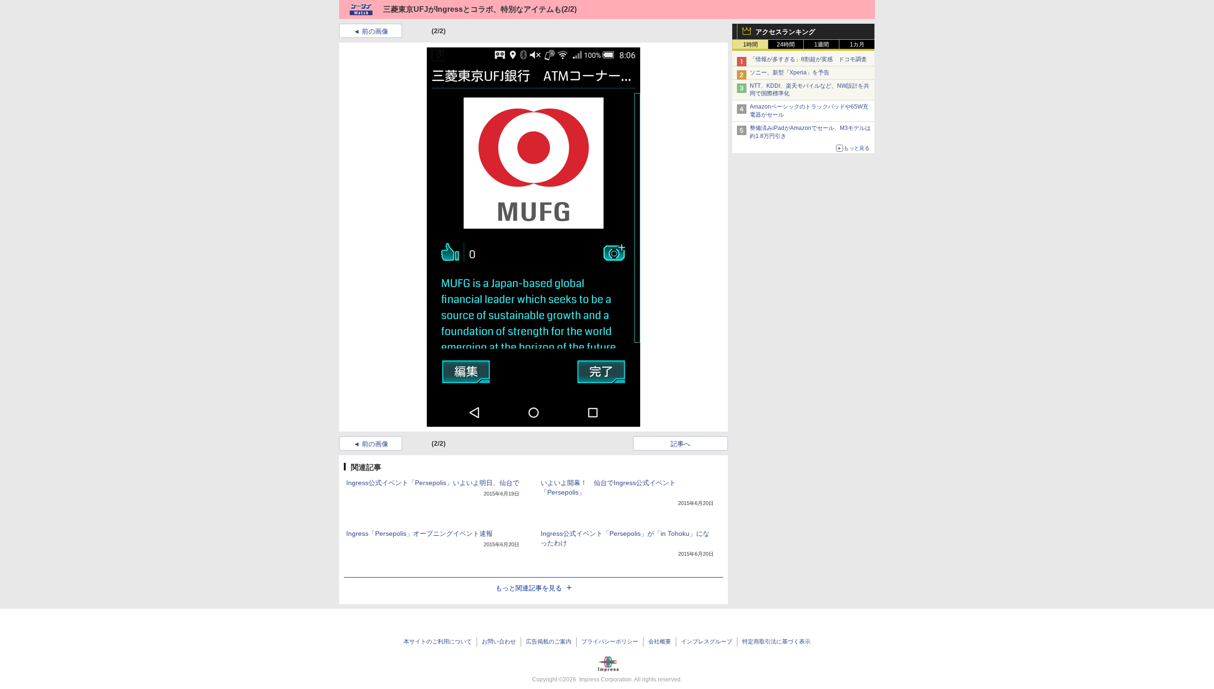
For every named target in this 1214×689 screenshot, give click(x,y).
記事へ (680, 444)
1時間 (750, 44)
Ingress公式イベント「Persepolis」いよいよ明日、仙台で (432, 483)
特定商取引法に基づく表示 (776, 641)
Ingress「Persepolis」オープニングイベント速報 (419, 533)
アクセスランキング (785, 32)
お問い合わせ (499, 641)
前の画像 (375, 31)
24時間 (786, 44)
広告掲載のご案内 (548, 641)
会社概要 (659, 641)
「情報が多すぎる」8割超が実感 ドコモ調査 (808, 59)
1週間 (821, 44)
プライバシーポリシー (609, 641)
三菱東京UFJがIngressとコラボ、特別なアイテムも (472, 9)
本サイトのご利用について (438, 641)
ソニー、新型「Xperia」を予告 (789, 72)
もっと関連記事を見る (529, 588)
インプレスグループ (706, 641)
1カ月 (857, 44)
